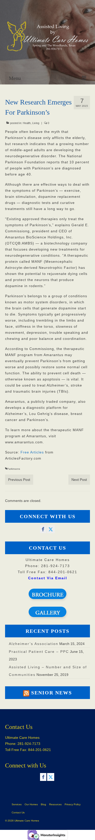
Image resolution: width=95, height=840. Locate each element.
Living (35, 123)
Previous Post (19, 480)
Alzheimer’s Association (33, 644)
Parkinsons (13, 468)
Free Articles (32, 452)
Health (27, 123)
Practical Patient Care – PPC (39, 652)
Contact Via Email (47, 578)
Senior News (51, 692)
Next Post (79, 480)
